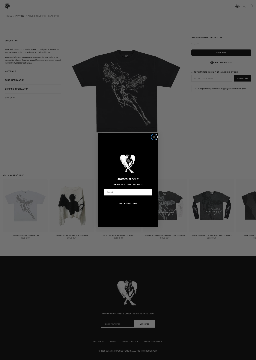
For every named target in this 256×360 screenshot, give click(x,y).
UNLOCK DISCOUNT (128, 203)
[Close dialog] (154, 137)
